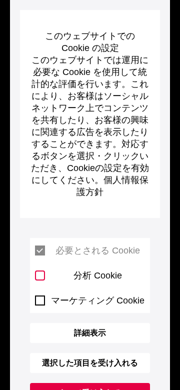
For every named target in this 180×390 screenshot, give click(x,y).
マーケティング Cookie (97, 301)
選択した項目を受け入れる (90, 362)
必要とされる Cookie (98, 251)
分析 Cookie (98, 275)
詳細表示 (90, 332)
